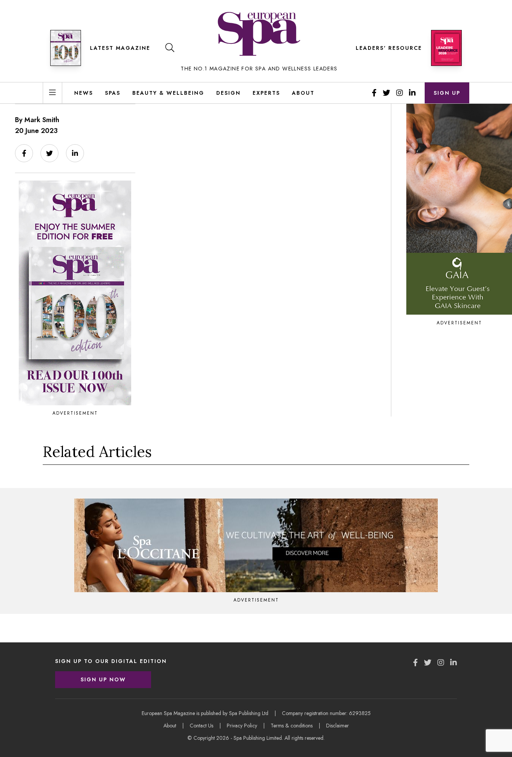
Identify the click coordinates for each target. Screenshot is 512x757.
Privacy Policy (242, 725)
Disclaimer (337, 725)
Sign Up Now (103, 679)
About (303, 93)
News (83, 93)
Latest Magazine (120, 48)
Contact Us (201, 725)
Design (228, 93)
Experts (266, 93)
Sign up (447, 93)
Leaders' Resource (389, 48)
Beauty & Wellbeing (168, 93)
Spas (112, 93)
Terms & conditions (292, 725)
